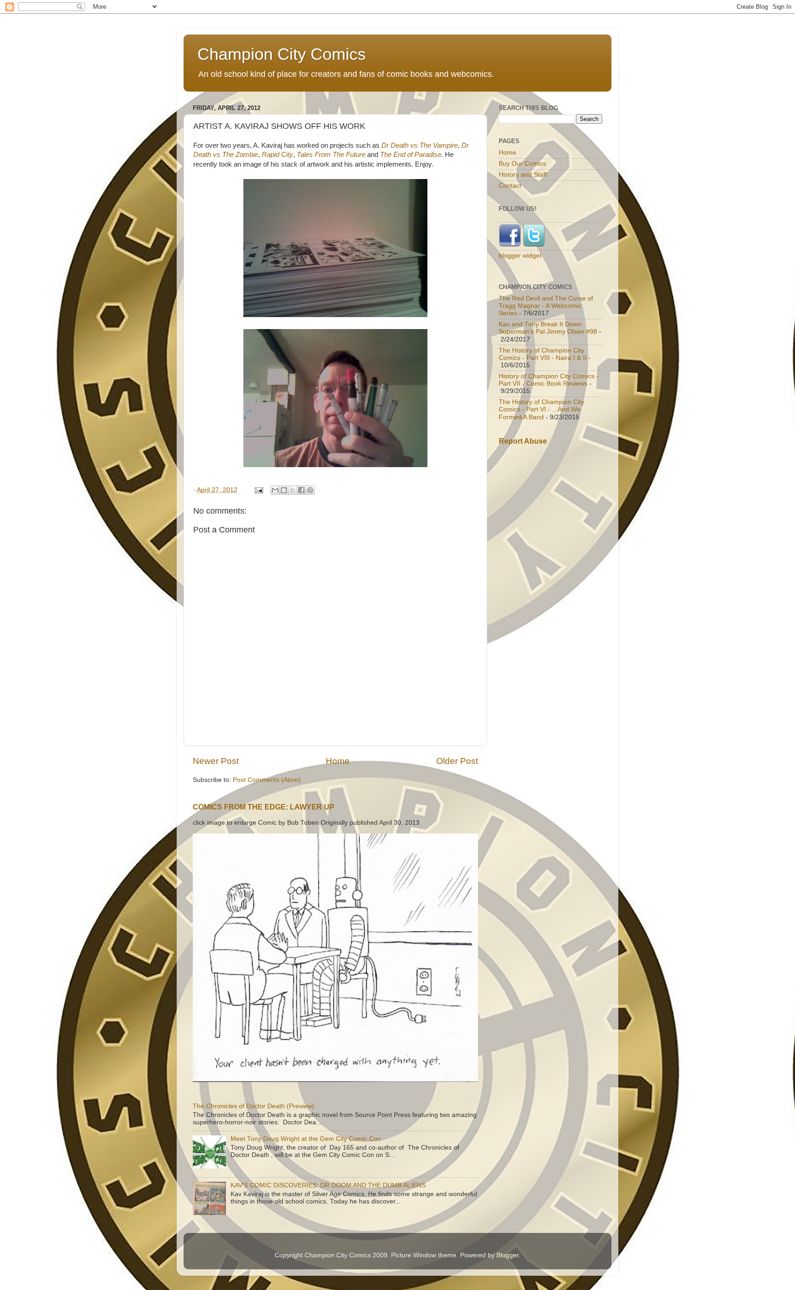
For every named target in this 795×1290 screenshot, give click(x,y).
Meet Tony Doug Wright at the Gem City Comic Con (305, 1138)
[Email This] (275, 490)
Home (338, 761)
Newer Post (216, 761)
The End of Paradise (410, 154)
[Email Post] (258, 489)
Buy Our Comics (522, 163)
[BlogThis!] (283, 490)
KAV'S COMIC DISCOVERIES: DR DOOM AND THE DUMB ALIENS (328, 1185)
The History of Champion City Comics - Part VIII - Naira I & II (543, 354)
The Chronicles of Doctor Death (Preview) (253, 1106)
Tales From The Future (331, 154)
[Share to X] (292, 490)
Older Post (457, 761)
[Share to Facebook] (301, 490)
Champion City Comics (281, 54)
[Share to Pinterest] (310, 490)
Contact (510, 185)
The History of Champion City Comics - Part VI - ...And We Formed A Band (541, 409)
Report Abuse (523, 441)
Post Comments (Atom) (267, 779)
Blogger (507, 1255)
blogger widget (520, 255)
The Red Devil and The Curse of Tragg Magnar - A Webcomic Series (546, 306)
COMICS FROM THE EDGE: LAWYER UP (263, 807)
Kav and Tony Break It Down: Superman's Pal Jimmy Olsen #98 (548, 328)
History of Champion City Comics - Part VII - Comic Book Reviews (549, 380)
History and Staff (523, 174)
